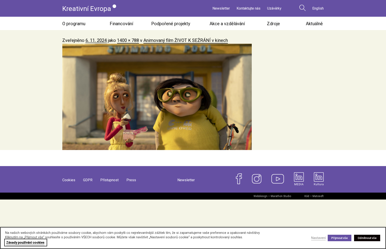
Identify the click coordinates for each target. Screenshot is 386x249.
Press (131, 180)
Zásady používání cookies (25, 242)
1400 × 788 (128, 40)
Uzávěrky (274, 8)
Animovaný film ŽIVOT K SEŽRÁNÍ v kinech (185, 40)
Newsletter (221, 8)
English (318, 8)
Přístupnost (109, 180)
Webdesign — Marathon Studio (272, 196)
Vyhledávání (302, 8)
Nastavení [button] (318, 238)
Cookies (68, 180)
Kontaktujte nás (248, 8)
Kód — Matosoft (314, 196)
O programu (73, 23)
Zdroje (273, 23)
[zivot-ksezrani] (193, 97)
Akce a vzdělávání (227, 23)
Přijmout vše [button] (339, 238)
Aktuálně (314, 23)
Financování (121, 23)
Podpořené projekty (170, 23)
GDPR (87, 180)
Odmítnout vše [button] (367, 238)
